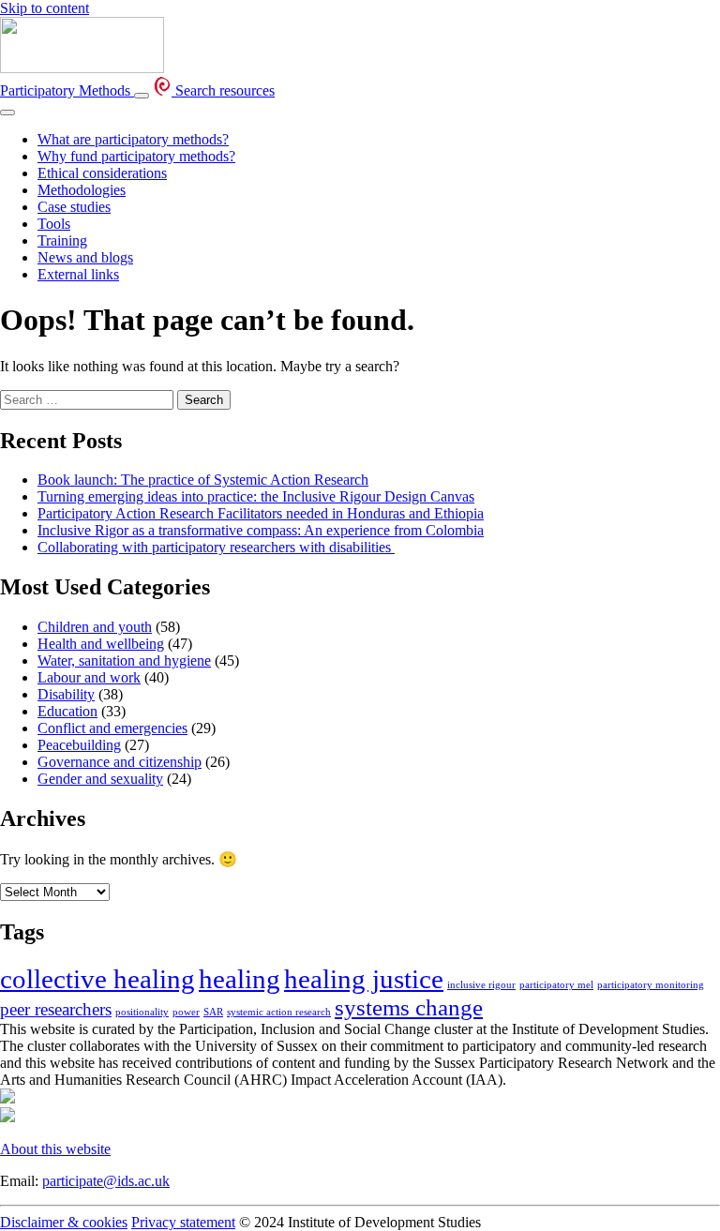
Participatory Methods (67, 90)
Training (62, 240)
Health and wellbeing (101, 644)
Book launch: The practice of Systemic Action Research (203, 480)
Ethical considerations (102, 173)
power (186, 1012)
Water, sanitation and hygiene (124, 660)
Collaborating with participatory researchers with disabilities (216, 547)
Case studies (74, 207)
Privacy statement (183, 1222)
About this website (55, 1149)
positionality (142, 1012)
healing (239, 979)
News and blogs (85, 257)
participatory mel (556, 985)
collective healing (97, 979)
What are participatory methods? (133, 139)
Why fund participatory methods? (136, 156)
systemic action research (279, 1012)
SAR (213, 1012)
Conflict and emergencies (113, 728)
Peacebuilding (79, 745)
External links (78, 274)
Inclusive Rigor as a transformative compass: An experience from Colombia (261, 530)
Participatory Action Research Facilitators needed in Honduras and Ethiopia (261, 513)
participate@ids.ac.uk (106, 1181)
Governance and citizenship (120, 762)
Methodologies (82, 190)
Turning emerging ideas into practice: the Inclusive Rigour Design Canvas (256, 496)
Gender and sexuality (100, 779)
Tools (54, 224)
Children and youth (95, 627)
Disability (66, 694)
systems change (409, 1007)
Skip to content (44, 8)
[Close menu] (7, 112)
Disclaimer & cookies (64, 1222)
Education (68, 711)
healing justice (363, 979)
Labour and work (89, 677)
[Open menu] (141, 95)
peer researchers (56, 1009)
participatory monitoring (650, 985)
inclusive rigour (481, 985)
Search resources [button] (223, 90)
